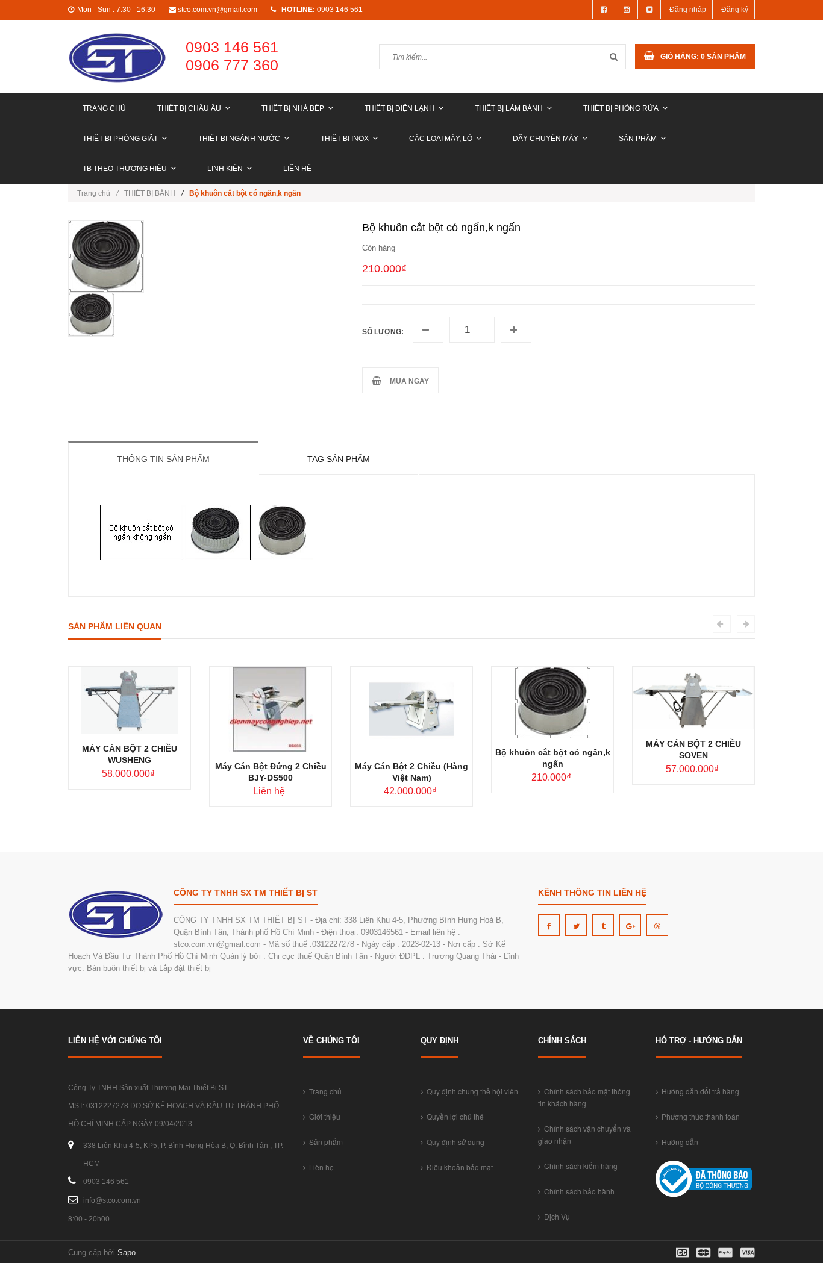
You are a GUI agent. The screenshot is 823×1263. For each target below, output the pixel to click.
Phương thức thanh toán (699, 1116)
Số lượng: (383, 332)
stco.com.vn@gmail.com (217, 9)
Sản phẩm (638, 138)
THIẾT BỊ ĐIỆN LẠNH (399, 108)
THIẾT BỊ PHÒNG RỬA (621, 108)
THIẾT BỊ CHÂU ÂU (189, 108)
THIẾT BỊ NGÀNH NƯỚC (239, 138)
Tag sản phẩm (338, 459)
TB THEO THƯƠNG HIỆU (125, 168)
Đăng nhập (687, 9)
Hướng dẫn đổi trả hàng (698, 1091)
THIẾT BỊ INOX (345, 138)
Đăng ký (734, 9)
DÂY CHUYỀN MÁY (545, 138)
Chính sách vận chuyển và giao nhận (584, 1134)
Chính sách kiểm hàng (579, 1166)
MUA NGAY (407, 381)
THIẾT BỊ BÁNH (149, 193)
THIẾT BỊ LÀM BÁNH (509, 108)
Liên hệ (297, 168)
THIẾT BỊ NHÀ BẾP (292, 108)
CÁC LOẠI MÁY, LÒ (440, 138)
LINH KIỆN (225, 168)
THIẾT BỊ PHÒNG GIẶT (120, 138)
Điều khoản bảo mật (458, 1167)
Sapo (126, 1252)
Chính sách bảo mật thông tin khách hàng (584, 1097)
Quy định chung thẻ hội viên (470, 1091)
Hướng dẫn (678, 1142)
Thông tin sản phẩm (163, 459)
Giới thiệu (322, 1116)
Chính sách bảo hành (577, 1191)
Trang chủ (104, 108)
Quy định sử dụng (453, 1142)
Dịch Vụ (555, 1216)
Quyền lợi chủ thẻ (453, 1116)
